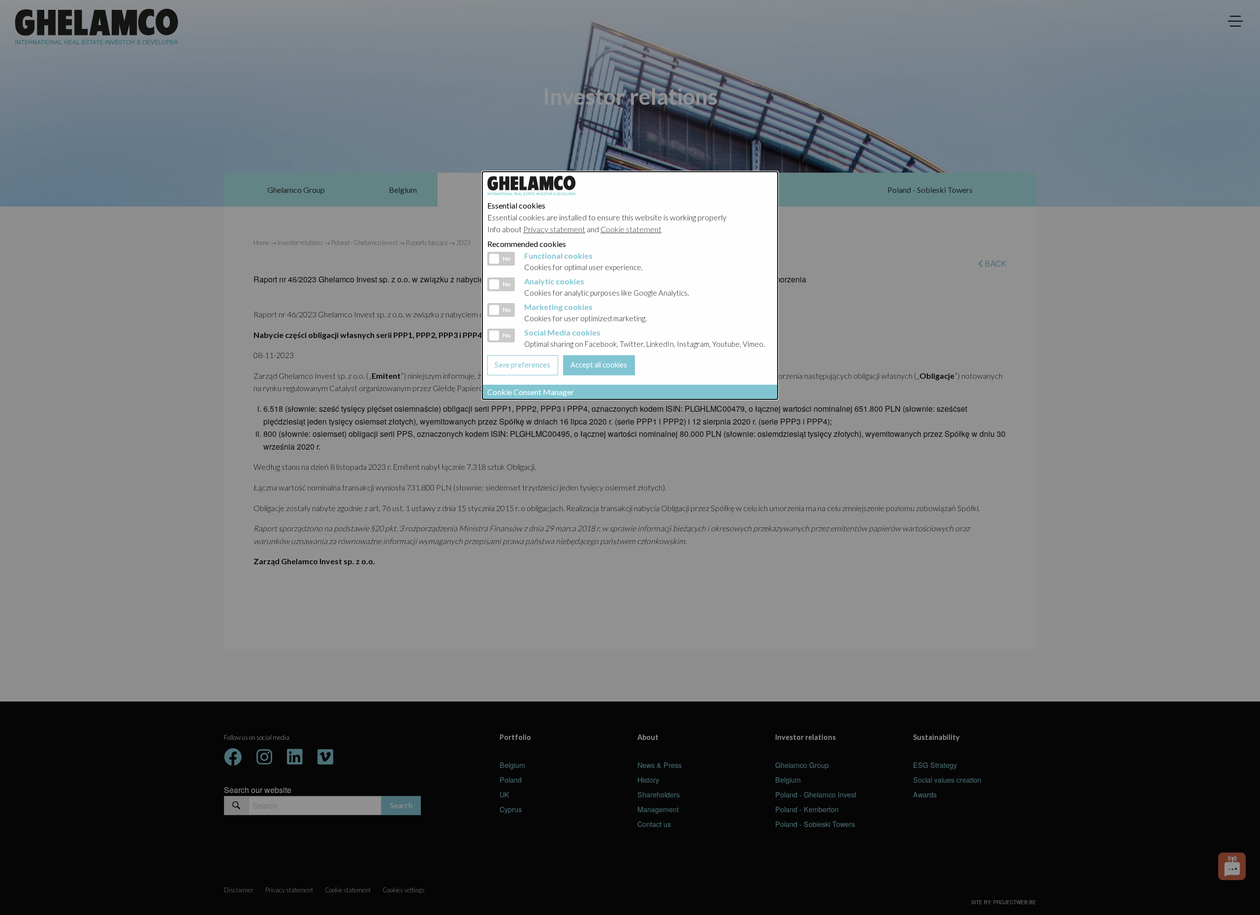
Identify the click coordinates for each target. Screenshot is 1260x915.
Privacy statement (554, 229)
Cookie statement (631, 229)
